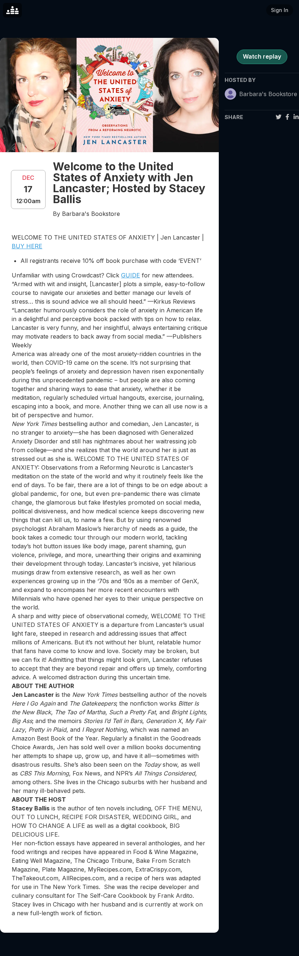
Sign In (279, 10)
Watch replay (262, 56)
